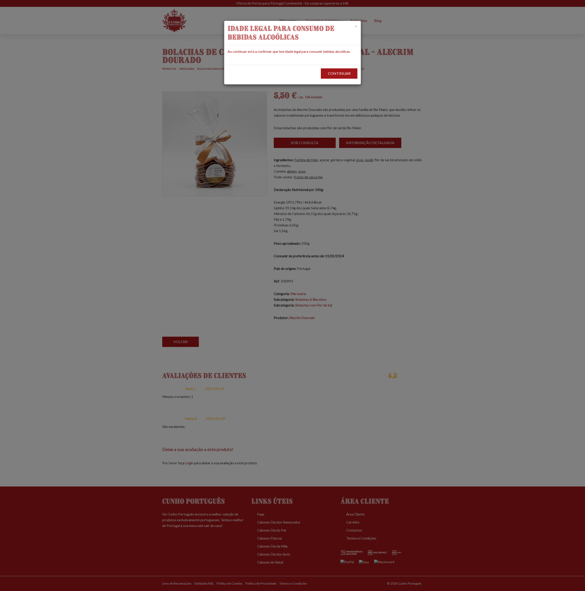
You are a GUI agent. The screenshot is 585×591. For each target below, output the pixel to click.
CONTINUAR (339, 73)
